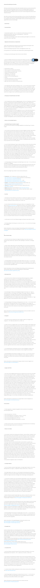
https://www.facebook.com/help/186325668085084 (13, 178)
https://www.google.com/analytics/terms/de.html (11, 521)
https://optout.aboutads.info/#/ (10, 570)
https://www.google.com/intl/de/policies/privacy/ (11, 399)
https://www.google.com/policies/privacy (10, 543)
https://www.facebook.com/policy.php (11, 177)
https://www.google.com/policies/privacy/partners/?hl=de (14, 183)
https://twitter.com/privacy (9, 186)
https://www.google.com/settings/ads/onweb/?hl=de (23, 497)
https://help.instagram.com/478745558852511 (11, 362)
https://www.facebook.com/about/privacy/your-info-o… (13, 180)
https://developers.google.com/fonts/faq (10, 542)
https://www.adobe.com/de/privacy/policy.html (11, 581)
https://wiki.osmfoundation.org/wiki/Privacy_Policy (12, 270)
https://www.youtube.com (13, 205)
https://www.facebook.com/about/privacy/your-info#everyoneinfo (15, 181)
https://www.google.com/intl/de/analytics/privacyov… (12, 522)
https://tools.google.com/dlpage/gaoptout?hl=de (11, 505)
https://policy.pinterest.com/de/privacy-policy (12, 190)
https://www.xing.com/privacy (24, 187)
